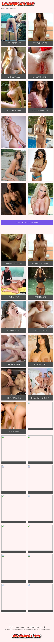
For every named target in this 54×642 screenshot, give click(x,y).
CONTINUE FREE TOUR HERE (27, 222)
